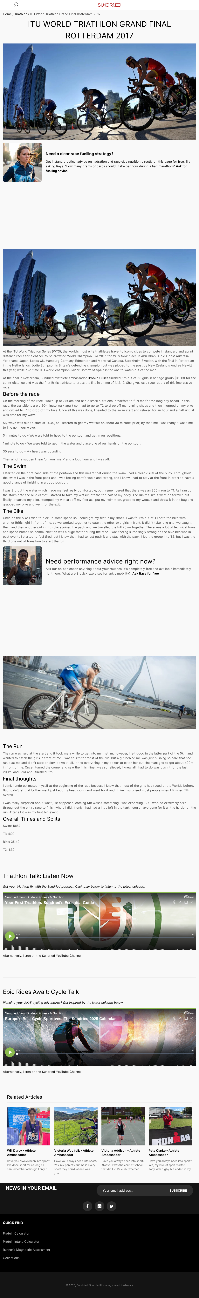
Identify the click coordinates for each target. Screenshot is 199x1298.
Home (7, 14)
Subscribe (178, 1190)
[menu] (6, 5)
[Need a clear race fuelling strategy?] (22, 162)
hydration (100, 161)
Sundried (82, 1285)
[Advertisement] (99, 212)
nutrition (134, 161)
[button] (16, 5)
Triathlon (20, 14)
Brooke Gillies (98, 378)
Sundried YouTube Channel (61, 956)
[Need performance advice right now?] (22, 565)
